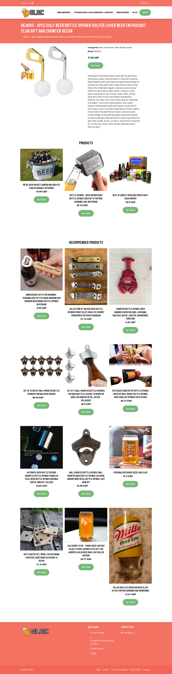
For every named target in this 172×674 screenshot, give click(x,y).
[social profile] (32, 3)
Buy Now (95, 65)
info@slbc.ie (144, 3)
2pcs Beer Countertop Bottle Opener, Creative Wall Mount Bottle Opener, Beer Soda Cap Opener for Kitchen (130, 393)
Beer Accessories (106, 47)
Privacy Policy (135, 669)
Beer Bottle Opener (123, 47)
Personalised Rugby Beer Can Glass (130, 472)
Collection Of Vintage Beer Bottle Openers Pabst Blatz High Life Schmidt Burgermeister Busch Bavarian (86, 312)
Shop (145, 12)
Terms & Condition (119, 669)
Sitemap (146, 669)
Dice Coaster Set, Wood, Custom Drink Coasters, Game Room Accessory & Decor (41, 557)
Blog (135, 12)
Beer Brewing (64, 12)
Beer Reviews (123, 12)
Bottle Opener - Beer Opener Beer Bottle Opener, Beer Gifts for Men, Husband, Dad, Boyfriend (86, 198)
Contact (105, 669)
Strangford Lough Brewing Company (93, 12)
